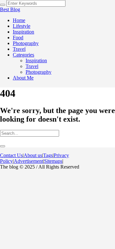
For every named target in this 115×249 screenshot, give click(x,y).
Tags (48, 155)
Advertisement (28, 161)
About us (33, 155)
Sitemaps (53, 161)
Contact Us (11, 155)
